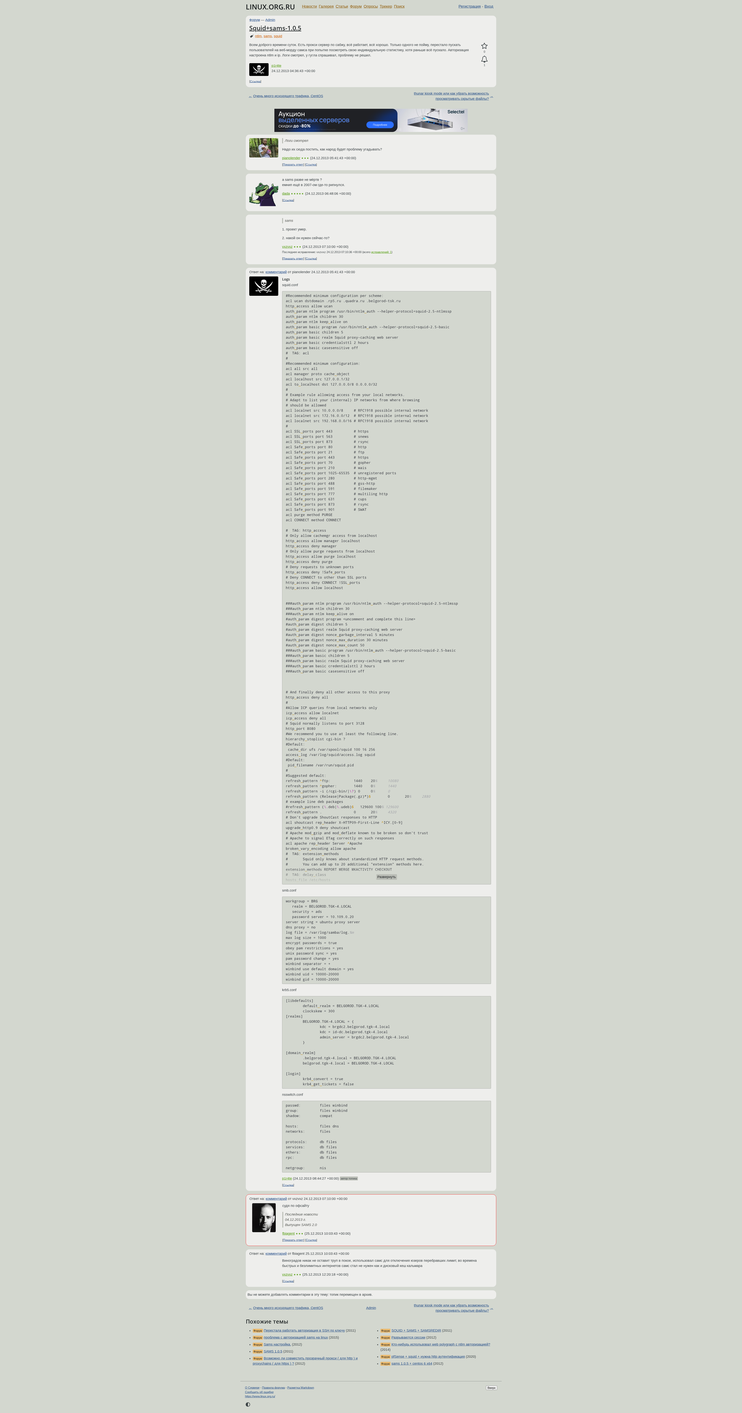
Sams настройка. (277, 1344)
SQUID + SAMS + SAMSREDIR (416, 1330)
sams (268, 36)
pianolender (291, 158)
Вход (488, 6)
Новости (309, 6)
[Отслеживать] (484, 59)
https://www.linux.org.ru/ (260, 1396)
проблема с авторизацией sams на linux (296, 1337)
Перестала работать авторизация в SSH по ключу (304, 1330)
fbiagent (288, 1233)
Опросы (371, 6)
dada (286, 194)
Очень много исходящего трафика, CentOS (288, 96)
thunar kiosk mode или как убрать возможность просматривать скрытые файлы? (451, 96)
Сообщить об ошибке (259, 1392)
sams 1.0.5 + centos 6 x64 (411, 1363)
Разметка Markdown (300, 1387)
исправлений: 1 (381, 252)
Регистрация (470, 6)
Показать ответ (293, 164)
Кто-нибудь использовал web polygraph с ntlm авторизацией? (440, 1344)
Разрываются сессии (408, 1337)
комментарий (276, 272)
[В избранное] (484, 46)
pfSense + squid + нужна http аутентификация (428, 1357)
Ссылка (255, 81)
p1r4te (276, 66)
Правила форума (273, 1387)
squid (278, 36)
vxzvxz (287, 247)
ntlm (258, 36)
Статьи (342, 6)
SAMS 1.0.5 (273, 1351)
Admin (270, 20)
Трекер (386, 6)
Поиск (399, 6)
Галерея (326, 6)
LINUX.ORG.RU (270, 7)
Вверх (492, 1387)
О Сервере (252, 1387)
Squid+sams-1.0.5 (275, 28)
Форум (356, 6)
